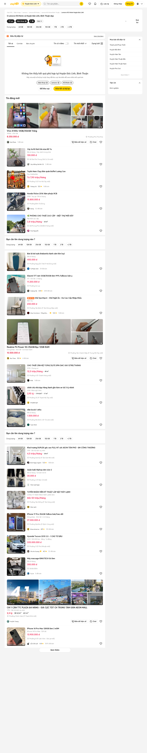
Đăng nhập (118, 4)
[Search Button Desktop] (81, 4)
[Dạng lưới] (102, 43)
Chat (94, 142)
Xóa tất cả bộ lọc (62, 88)
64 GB (21, 27)
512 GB (47, 27)
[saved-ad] (89, 3)
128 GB (29, 27)
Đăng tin (129, 4)
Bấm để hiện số (80, 142)
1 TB (55, 27)
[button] (5, 3)
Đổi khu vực (45, 88)
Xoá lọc (137, 21)
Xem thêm (54, 650)
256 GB (38, 27)
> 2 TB (70, 27)
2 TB (62, 27)
